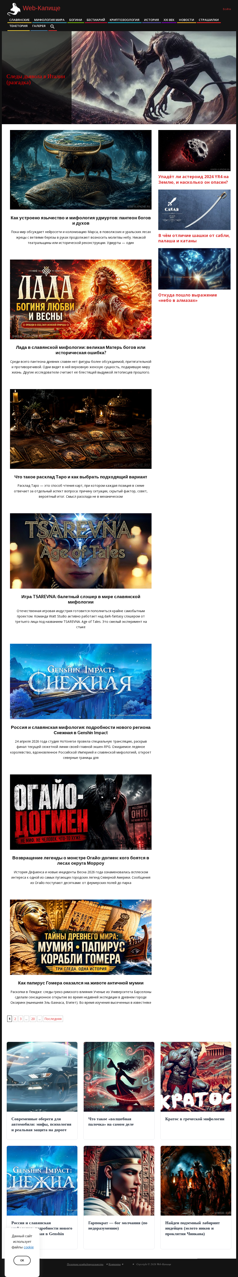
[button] (52, 27)
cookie (29, 1247)
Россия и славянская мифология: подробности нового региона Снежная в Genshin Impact (81, 730)
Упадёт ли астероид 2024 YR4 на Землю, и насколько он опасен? (193, 179)
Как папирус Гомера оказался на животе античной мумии (81, 982)
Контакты (115, 1264)
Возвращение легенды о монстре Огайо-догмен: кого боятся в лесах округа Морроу (80, 860)
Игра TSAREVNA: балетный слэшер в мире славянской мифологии (80, 599)
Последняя (53, 1019)
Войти (227, 9)
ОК (22, 1260)
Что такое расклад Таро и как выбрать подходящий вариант (80, 476)
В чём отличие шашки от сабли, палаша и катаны (194, 238)
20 (33, 1019)
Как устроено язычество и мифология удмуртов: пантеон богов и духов (81, 220)
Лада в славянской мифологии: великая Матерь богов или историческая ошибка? (80, 350)
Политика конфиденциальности (85, 1264)
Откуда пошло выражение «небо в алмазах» (187, 297)
